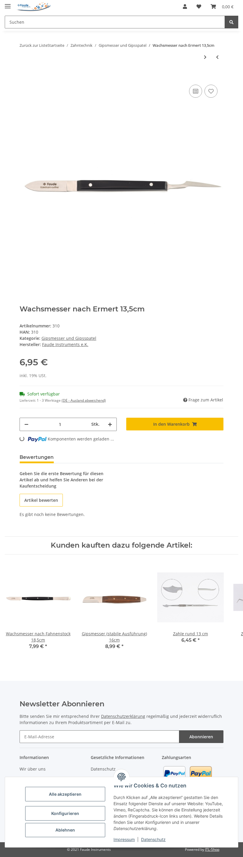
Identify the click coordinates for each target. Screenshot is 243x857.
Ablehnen (65, 829)
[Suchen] (231, 22)
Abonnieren (201, 736)
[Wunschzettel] (199, 6)
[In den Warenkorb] (24, 74)
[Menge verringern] (26, 424)
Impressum (124, 839)
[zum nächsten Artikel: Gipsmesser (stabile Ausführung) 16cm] (205, 57)
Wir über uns (33, 769)
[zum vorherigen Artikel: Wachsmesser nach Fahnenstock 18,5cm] (217, 57)
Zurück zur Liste (33, 45)
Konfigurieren (65, 813)
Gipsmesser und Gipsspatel (68, 338)
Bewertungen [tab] (37, 457)
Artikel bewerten (41, 500)
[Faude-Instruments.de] (33, 6)
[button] (185, 6)
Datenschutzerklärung (123, 716)
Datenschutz (153, 839)
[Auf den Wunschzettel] (211, 91)
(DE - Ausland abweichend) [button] (84, 400)
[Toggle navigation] (8, 3)
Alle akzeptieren (65, 794)
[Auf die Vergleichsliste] (195, 91)
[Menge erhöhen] (109, 424)
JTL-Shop (212, 849)
